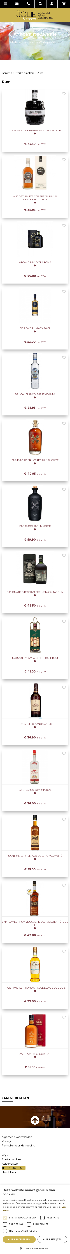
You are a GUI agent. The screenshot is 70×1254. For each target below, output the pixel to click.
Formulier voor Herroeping (18, 1145)
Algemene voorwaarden (17, 1137)
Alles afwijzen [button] (52, 1239)
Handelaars (9, 1172)
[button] (35, 1248)
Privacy (6, 1141)
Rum (40, 73)
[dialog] (35, 1219)
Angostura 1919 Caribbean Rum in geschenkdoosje (35, 198)
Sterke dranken (24, 73)
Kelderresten (10, 1163)
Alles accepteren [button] (19, 1239)
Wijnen (6, 1155)
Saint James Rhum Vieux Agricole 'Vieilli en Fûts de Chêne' (35, 923)
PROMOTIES (13, 1168)
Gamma (7, 73)
